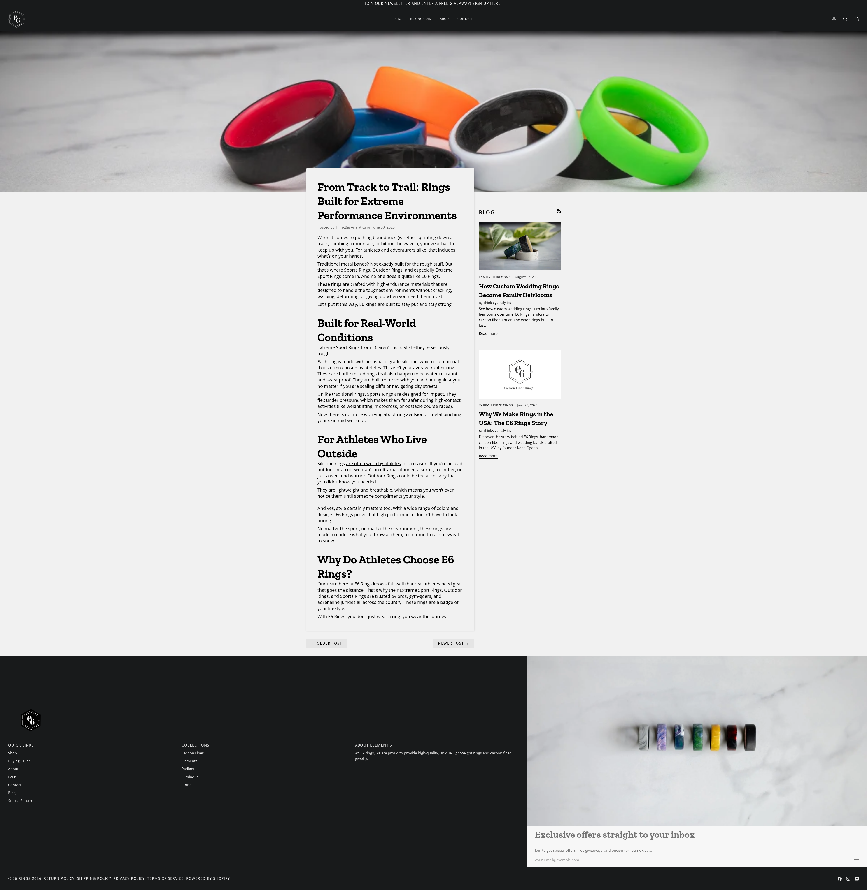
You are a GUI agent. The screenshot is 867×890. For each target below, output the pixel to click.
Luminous (190, 776)
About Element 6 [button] (373, 745)
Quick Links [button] (21, 745)
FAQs (12, 776)
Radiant (188, 768)
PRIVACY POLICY (129, 878)
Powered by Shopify (208, 878)
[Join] (855, 859)
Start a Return (20, 800)
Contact (14, 784)
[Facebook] (840, 879)
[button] (399, 19)
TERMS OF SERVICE (165, 878)
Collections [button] (196, 745)
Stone (186, 784)
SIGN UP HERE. (487, 3)
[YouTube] (857, 879)
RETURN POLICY (59, 878)
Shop (12, 753)
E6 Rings (22, 878)
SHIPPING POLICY (94, 878)
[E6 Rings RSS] (559, 211)
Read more (488, 333)
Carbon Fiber (193, 753)
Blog (12, 792)
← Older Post (327, 643)
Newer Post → (453, 643)
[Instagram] (848, 879)
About (13, 768)
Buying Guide (19, 760)
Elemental (190, 760)
